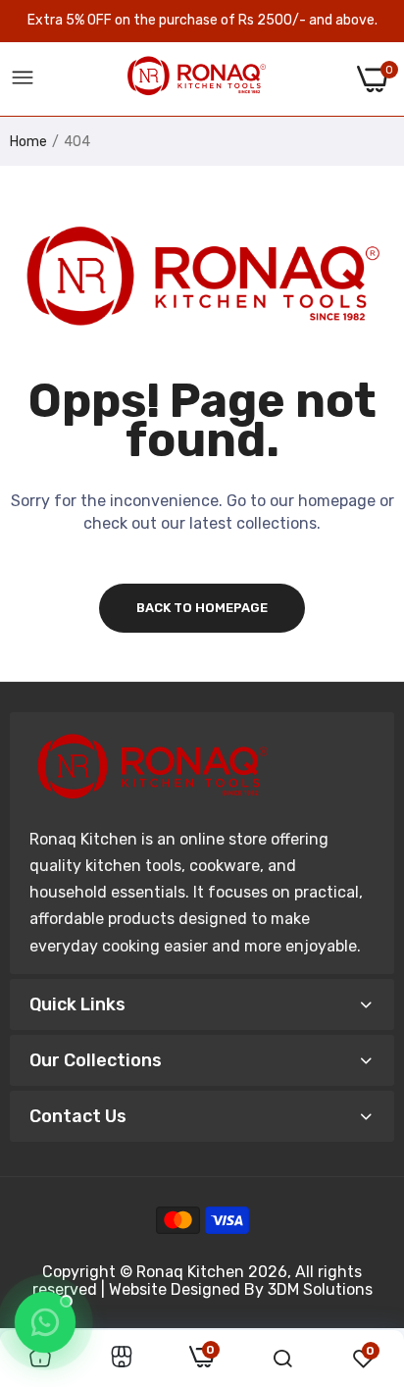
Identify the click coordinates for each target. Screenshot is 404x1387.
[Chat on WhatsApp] (45, 1322)
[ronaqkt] (196, 79)
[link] (121, 1358)
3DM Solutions (320, 1289)
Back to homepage (202, 607)
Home (28, 141)
